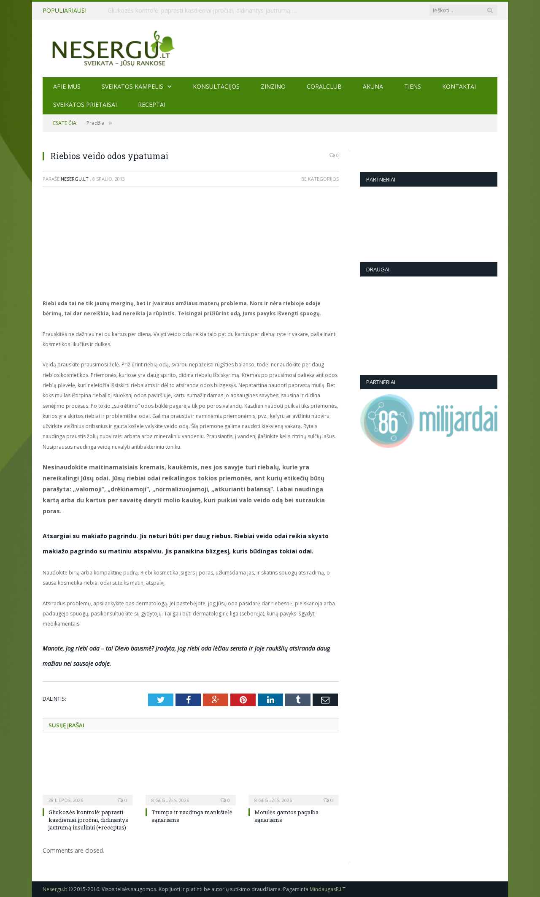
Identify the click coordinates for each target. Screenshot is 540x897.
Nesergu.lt (75, 179)
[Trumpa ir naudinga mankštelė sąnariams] (191, 773)
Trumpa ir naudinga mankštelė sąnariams (164, 10)
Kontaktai (459, 86)
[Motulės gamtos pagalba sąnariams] (293, 773)
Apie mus (67, 86)
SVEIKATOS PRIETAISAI (85, 104)
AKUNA (373, 86)
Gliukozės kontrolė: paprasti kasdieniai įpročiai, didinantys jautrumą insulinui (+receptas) (88, 819)
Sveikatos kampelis (132, 86)
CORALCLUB (324, 86)
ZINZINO (273, 86)
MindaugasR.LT (328, 889)
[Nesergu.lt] (270, 48)
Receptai (151, 104)
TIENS (412, 86)
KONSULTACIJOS (216, 86)
